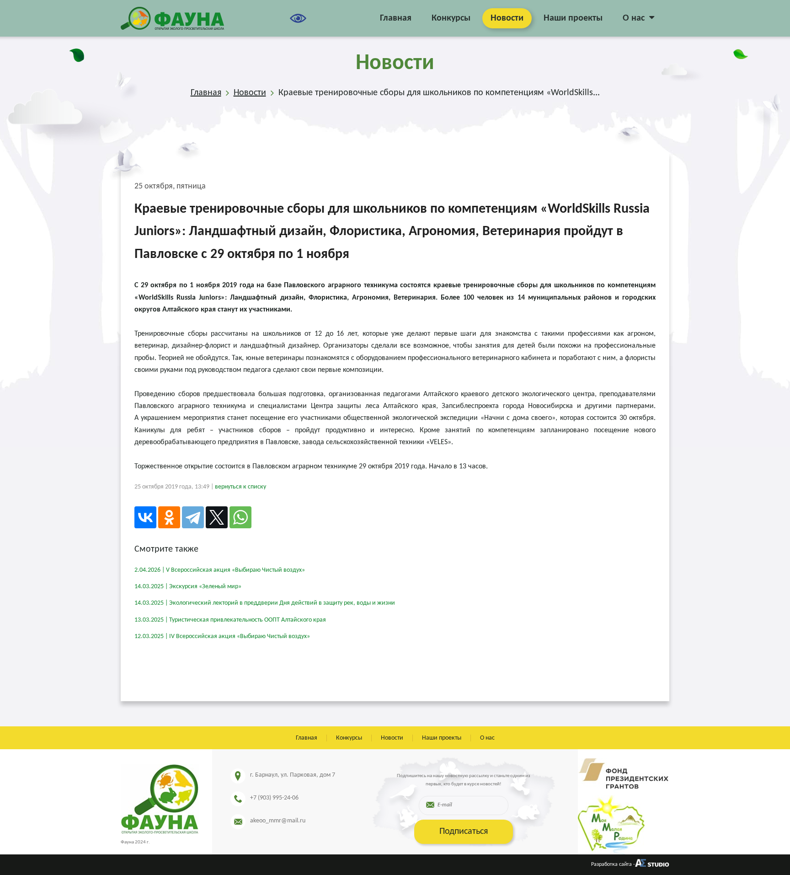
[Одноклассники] (169, 517)
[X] (217, 517)
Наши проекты (573, 18)
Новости (507, 18)
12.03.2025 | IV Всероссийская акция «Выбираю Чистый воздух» (222, 636)
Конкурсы (451, 18)
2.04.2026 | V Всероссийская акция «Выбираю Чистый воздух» (219, 570)
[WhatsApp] (240, 517)
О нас (634, 18)
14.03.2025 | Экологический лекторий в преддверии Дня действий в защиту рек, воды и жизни (264, 603)
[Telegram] (193, 517)
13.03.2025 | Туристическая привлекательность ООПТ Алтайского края (230, 620)
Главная (395, 18)
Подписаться (463, 831)
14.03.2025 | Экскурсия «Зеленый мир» (187, 586)
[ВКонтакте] (145, 517)
